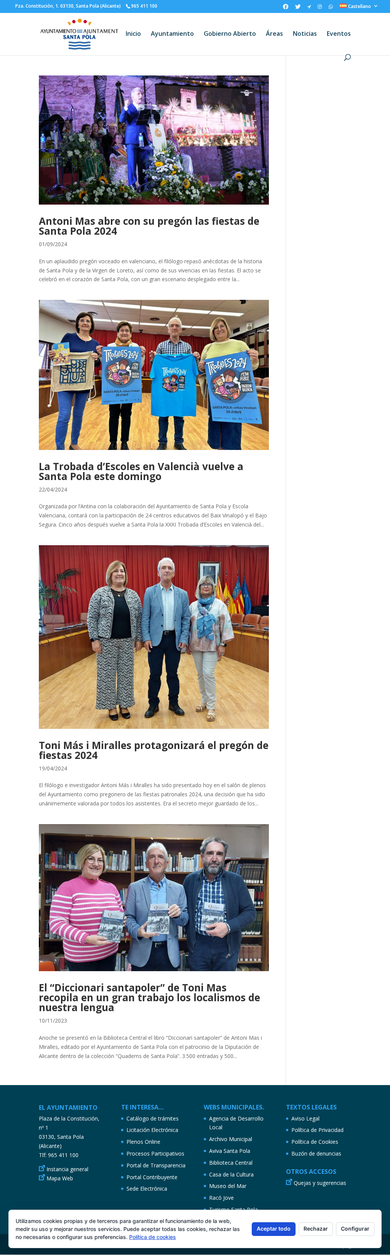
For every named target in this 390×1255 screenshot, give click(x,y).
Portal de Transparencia (155, 1165)
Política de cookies (152, 1237)
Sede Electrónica (146, 1188)
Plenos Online (143, 1141)
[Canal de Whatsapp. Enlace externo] (331, 8)
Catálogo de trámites (152, 1118)
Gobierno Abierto (230, 34)
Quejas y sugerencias (320, 1182)
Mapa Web (59, 1178)
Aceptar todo (274, 1228)
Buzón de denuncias (316, 1153)
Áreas (274, 34)
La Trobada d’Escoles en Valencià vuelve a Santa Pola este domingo (141, 471)
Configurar (355, 1228)
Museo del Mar (227, 1185)
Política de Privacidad (317, 1129)
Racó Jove (221, 1197)
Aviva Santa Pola (229, 1150)
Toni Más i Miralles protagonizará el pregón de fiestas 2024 (154, 750)
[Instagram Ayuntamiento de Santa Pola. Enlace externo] (320, 8)
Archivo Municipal (230, 1139)
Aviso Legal (305, 1118)
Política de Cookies (314, 1141)
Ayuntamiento (172, 34)
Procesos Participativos (155, 1153)
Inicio (133, 34)
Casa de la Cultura (231, 1174)
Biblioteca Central (231, 1162)
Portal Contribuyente (151, 1177)
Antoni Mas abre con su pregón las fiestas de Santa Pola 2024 (149, 226)
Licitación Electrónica (152, 1129)
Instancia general (67, 1169)
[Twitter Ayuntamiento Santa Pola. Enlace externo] (297, 8)
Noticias (305, 34)
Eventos (339, 34)
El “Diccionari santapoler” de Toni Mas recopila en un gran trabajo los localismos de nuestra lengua (149, 997)
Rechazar (316, 1228)
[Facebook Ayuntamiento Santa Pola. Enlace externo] (285, 8)
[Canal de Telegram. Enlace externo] (309, 8)
